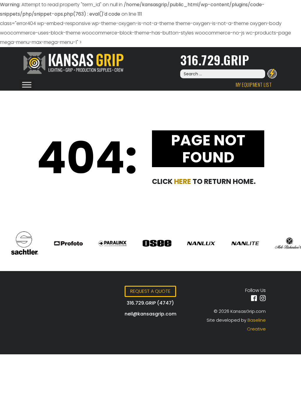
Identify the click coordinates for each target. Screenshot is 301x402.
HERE (182, 181)
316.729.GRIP (214, 59)
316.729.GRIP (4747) (150, 303)
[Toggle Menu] (26, 84)
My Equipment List (254, 84)
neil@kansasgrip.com (150, 313)
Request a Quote (150, 291)
